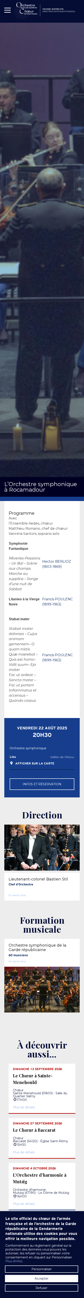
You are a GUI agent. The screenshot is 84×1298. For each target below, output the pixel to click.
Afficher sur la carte (34, 763)
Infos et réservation (42, 784)
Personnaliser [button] (41, 1269)
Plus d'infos (13, 1261)
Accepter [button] (41, 1278)
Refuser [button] (41, 1288)
